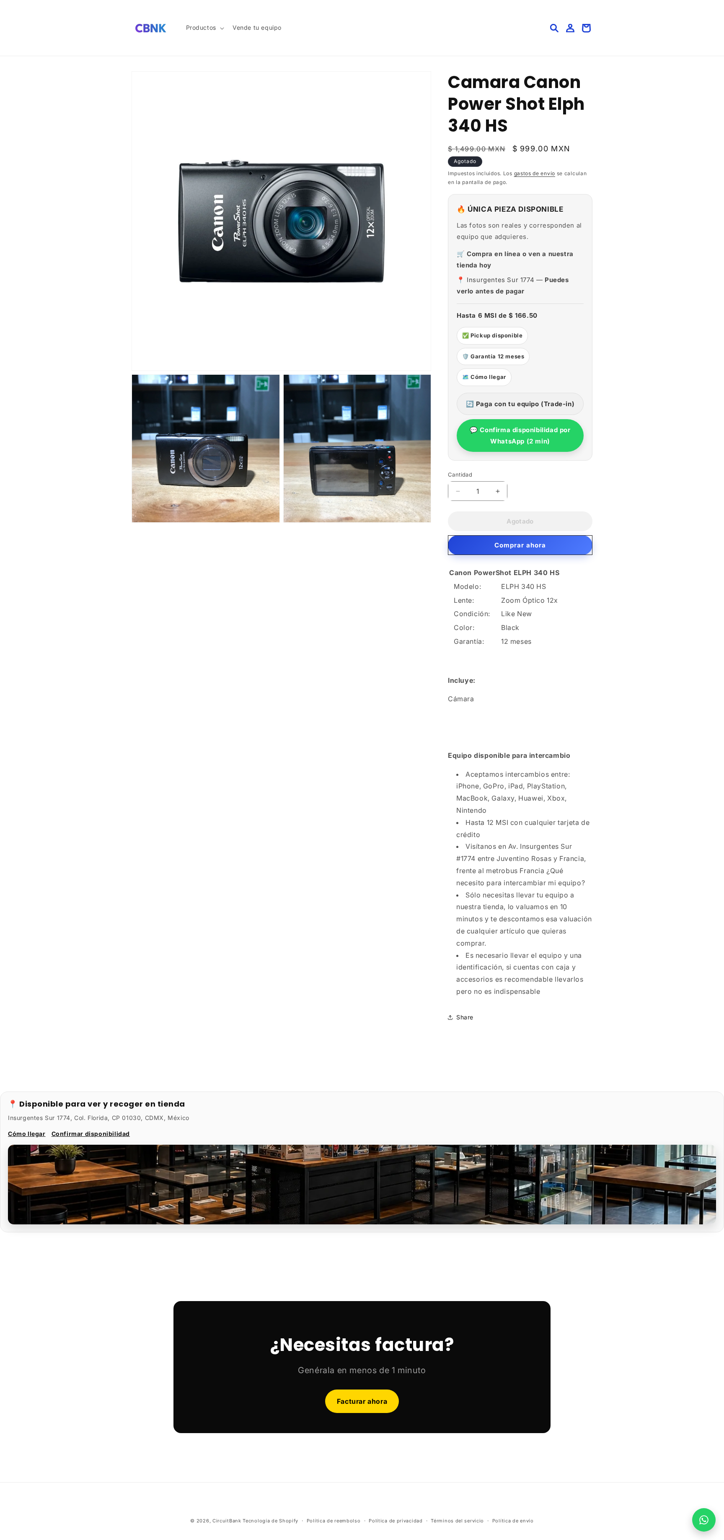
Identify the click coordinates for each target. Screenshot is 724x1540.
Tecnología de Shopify (270, 1521)
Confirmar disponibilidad (91, 1133)
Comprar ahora (520, 545)
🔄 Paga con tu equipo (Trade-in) (520, 404)
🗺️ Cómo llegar (484, 376)
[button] (204, 27)
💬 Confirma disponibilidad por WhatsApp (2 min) (520, 435)
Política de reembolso (334, 1520)
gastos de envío (535, 173)
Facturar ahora (362, 1401)
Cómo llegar (27, 1133)
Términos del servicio (457, 1520)
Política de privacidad (395, 1520)
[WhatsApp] (704, 1520)
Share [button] (464, 1017)
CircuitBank (226, 1521)
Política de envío (513, 1520)
